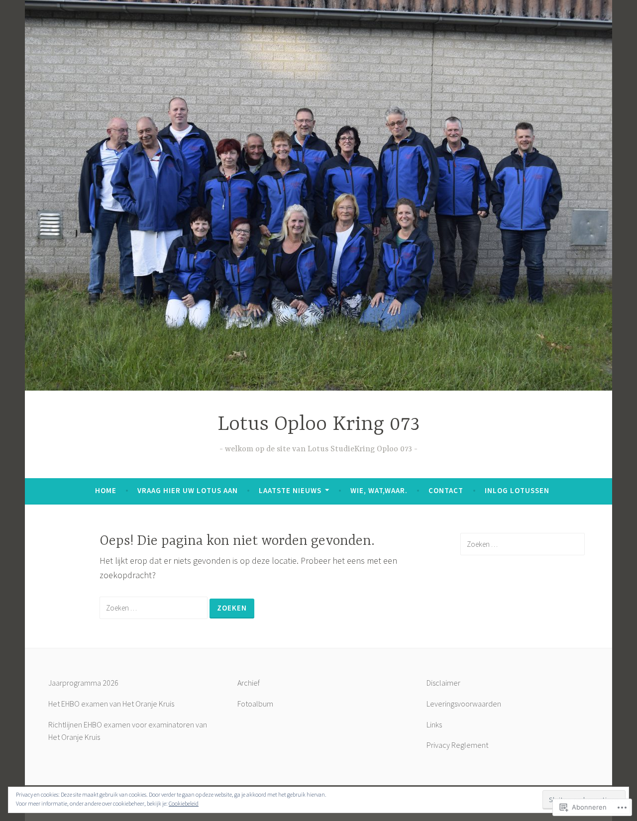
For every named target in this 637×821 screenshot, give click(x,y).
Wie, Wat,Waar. (379, 490)
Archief (248, 683)
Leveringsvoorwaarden (463, 704)
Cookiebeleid (184, 803)
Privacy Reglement (457, 745)
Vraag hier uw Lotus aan (187, 490)
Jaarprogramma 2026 (83, 683)
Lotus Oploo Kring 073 (318, 424)
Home (105, 490)
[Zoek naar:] (155, 607)
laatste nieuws (290, 490)
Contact (445, 490)
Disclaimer (443, 683)
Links (434, 724)
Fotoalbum (255, 704)
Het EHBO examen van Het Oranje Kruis (111, 704)
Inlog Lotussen (517, 490)
